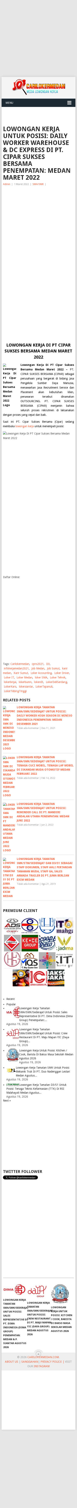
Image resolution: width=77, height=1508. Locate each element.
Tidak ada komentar (28, 728)
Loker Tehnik (58, 677)
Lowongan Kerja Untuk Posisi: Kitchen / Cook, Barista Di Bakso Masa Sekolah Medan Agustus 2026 (46, 1054)
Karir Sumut (21, 673)
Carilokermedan (19, 663)
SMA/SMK (38, 184)
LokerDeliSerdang (56, 682)
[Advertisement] (38, 38)
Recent (10, 999)
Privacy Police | (52, 1361)
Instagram (42, 1366)
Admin (6, 184)
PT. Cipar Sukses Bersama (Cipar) (39, 421)
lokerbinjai (10, 682)
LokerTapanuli (44, 686)
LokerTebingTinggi (15, 691)
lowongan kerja (24, 426)
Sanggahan (29, 1361)
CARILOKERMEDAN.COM (43, 1357)
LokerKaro (10, 686)
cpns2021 (38, 663)
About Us (11, 1361)
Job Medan (37, 668)
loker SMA (41, 677)
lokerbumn (25, 682)
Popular (11, 1004)
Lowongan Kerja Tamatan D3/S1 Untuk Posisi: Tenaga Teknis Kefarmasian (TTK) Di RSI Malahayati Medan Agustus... (36, 1088)
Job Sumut (53, 668)
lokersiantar (26, 686)
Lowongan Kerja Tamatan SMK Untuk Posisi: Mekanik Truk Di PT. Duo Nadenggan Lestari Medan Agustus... (43, 1071)
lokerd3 (38, 682)
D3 (48, 663)
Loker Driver (61, 673)
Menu (9, 102)
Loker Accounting (41, 673)
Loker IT (9, 677)
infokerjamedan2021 (16, 668)
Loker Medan (24, 677)
